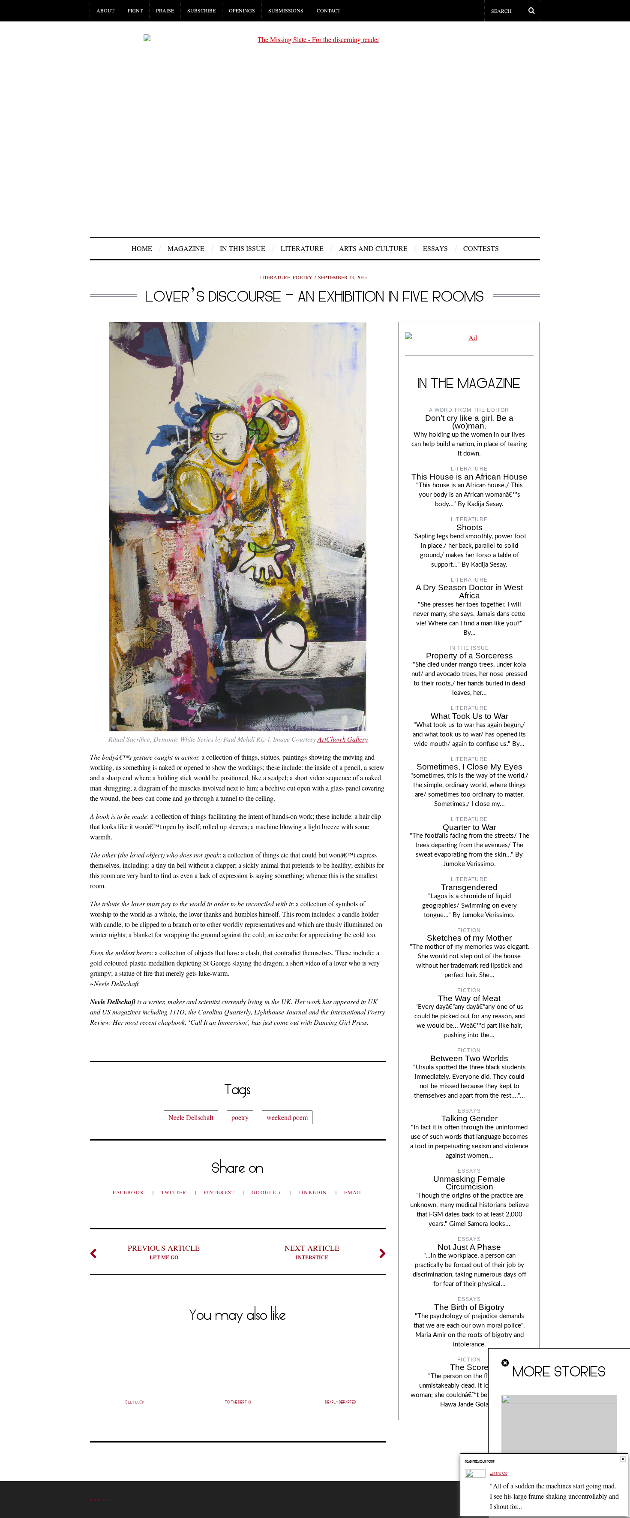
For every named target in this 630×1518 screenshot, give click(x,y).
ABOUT (105, 10)
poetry (240, 1117)
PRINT (135, 10)
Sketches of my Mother (469, 937)
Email (353, 1192)
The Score (469, 1367)
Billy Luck (135, 1402)
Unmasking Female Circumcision (469, 1183)
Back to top (102, 1499)
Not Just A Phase (469, 1247)
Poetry (302, 277)
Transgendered (469, 887)
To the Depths (238, 1402)
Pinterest (220, 1192)
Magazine (186, 248)
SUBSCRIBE (201, 10)
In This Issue (242, 248)
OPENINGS (242, 10)
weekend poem (287, 1117)
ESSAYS (435, 248)
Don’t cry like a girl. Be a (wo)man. (469, 422)
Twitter (175, 1192)
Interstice (312, 1252)
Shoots (469, 527)
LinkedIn (313, 1192)
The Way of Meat (469, 998)
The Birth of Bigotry (469, 1307)
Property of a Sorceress (469, 655)
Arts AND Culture (373, 248)
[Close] (505, 1363)
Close (623, 1459)
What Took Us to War (469, 716)
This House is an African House (469, 476)
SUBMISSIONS (285, 10)
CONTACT (328, 10)
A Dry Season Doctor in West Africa (469, 591)
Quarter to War (469, 827)
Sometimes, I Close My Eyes (469, 766)
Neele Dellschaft (190, 1117)
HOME (142, 248)
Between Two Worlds (469, 1058)
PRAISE (165, 10)
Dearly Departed (340, 1402)
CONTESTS (481, 248)
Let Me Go (164, 1252)
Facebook (129, 1192)
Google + (267, 1192)
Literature (302, 248)
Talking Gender (469, 1118)
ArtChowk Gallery (343, 738)
